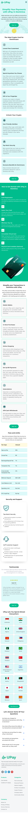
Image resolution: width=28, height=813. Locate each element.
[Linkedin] (9, 772)
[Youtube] (12, 772)
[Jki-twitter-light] (2, 772)
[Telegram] (6, 772)
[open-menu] (26, 2)
